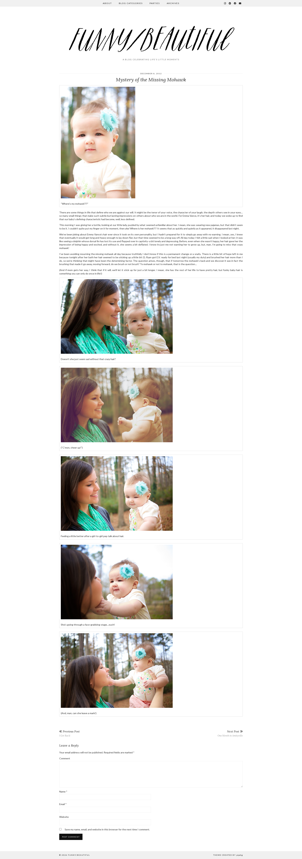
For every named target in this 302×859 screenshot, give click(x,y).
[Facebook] (235, 3)
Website (64, 816)
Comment (64, 758)
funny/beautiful (79, 855)
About (107, 3)
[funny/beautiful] (151, 33)
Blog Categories (131, 3)
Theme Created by (228, 855)
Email (63, 804)
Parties (155, 3)
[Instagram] (225, 3)
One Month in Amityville (230, 733)
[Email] (240, 3)
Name (63, 791)
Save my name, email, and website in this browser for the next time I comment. (107, 829)
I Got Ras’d (69, 733)
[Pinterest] (230, 3)
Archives (173, 3)
